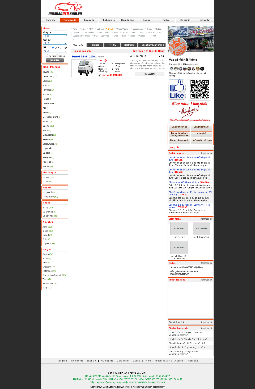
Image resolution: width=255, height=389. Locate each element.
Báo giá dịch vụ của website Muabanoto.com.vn (184, 272)
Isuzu (47, 130)
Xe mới (52, 56)
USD (65, 48)
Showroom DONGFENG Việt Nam (186, 267)
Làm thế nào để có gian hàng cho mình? (188, 347)
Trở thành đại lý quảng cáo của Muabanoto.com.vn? (183, 352)
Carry (149, 29)
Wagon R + (144, 36)
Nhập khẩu (49, 192)
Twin (124, 36)
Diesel (47, 231)
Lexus (47, 81)
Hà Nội (95, 45)
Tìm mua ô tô (69, 20)
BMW (47, 112)
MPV (46, 262)
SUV (46, 258)
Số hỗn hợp (49, 216)
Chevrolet (50, 76)
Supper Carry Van (101, 36)
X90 (154, 36)
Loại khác (49, 148)
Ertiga (158, 29)
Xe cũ (62, 56)
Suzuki (47, 121)
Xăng (47, 227)
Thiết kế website (132, 387)
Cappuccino (138, 29)
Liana (141, 32)
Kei (133, 32)
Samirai (151, 32)
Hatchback (49, 271)
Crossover (48, 267)
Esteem (76, 32)
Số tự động (49, 212)
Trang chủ (50, 20)
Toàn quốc (78, 45)
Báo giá (146, 20)
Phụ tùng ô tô (108, 20)
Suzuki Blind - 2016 (83, 56)
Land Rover (50, 103)
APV (91, 29)
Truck (46, 279)
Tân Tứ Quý (179, 237)
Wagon (47, 287)
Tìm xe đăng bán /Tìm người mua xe (179, 134)
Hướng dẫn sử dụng (202, 140)
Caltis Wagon (122, 29)
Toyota (48, 72)
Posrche (48, 162)
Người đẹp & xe (162, 361)
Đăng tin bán (127, 20)
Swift (116, 36)
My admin (185, 20)
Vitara (132, 36)
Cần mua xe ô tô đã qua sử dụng (184, 182)
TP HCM (112, 45)
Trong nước (50, 197)
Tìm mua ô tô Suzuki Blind (148, 50)
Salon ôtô (201, 133)
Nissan (48, 139)
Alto (83, 29)
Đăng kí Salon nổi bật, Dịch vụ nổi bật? (187, 343)
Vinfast (48, 166)
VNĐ (57, 48)
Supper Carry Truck (81, 36)
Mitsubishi (49, 135)
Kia (46, 108)
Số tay (47, 207)
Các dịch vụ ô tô (176, 322)
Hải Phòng (129, 45)
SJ (159, 32)
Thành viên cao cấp (179, 140)
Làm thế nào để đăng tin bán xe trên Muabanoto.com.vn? (186, 333)
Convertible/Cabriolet (54, 275)
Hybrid (47, 235)
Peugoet (48, 157)
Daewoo (48, 126)
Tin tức (166, 20)
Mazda (47, 94)
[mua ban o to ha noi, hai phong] (65, 16)
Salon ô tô (89, 20)
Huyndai (48, 90)
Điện (46, 239)
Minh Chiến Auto (201, 237)
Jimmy (125, 32)
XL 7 (75, 39)
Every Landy (89, 32)
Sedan (47, 254)
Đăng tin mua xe (202, 127)
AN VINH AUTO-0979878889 (179, 257)
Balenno (100, 29)
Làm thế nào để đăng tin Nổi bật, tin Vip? (188, 339)
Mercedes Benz (52, 117)
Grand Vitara (104, 32)
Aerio (75, 29)
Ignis (116, 32)
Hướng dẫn (204, 20)
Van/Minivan (49, 283)
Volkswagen (50, 144)
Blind (110, 29)
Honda (47, 99)
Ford (46, 85)
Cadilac (48, 153)
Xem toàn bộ (206, 153)
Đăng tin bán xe (179, 127)
